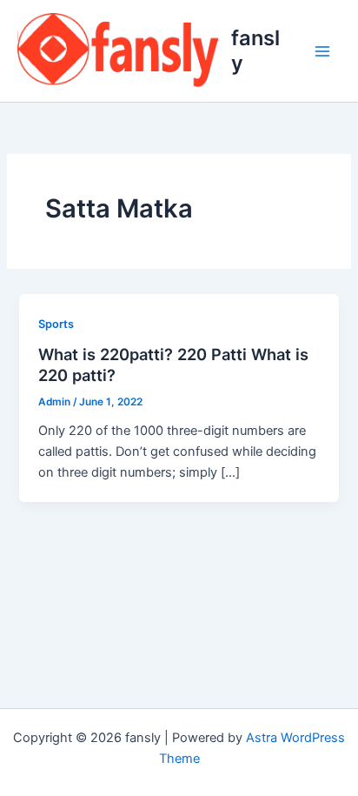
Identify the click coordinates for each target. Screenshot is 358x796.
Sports (56, 324)
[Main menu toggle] (322, 51)
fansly (255, 50)
